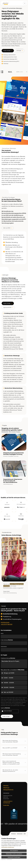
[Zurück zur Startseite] (5, 3)
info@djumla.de (5, 622)
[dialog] (14, 848)
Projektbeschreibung (8, 658)
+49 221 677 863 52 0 (7, 801)
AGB (25, 833)
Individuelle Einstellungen (14, 857)
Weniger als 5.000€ (9, 673)
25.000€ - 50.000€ (9, 687)
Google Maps (6, 805)
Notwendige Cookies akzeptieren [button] (14, 854)
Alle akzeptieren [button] (14, 850)
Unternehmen (4, 646)
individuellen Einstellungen (7, 847)
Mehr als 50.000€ (8, 692)
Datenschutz (19, 833)
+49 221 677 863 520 (6, 624)
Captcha (5, 707)
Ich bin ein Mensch (8, 710)
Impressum (13, 833)
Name (2, 633)
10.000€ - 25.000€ (9, 682)
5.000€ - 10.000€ (8, 677)
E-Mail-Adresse (7, 640)
